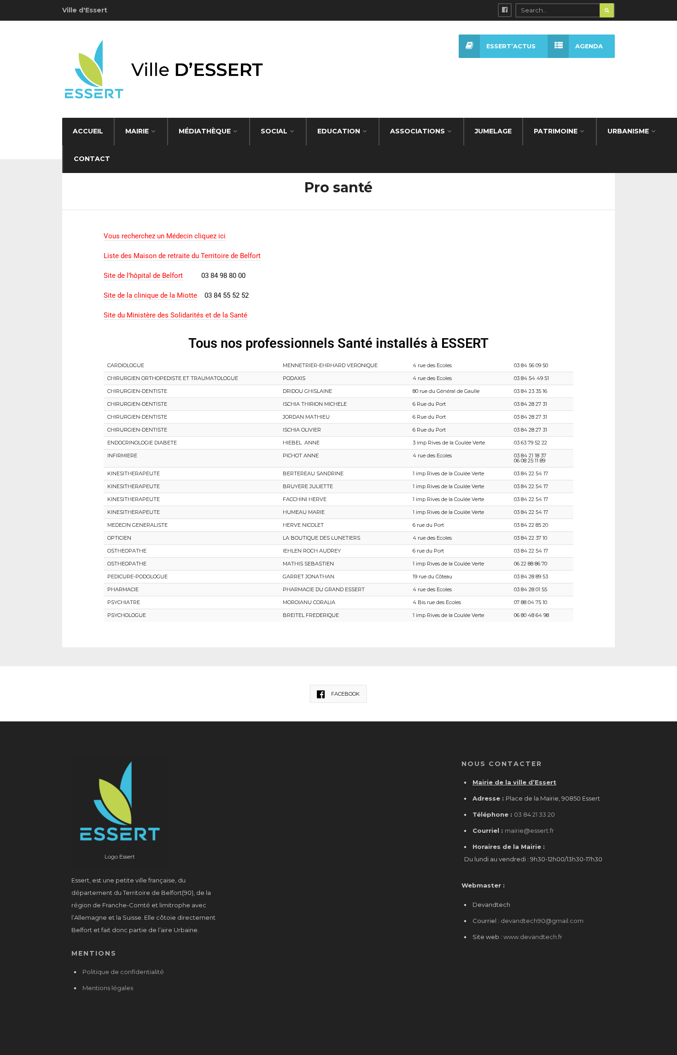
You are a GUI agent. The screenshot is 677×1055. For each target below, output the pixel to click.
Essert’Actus (511, 46)
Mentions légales (107, 988)
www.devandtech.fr (532, 936)
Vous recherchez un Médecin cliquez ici (165, 236)
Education (338, 131)
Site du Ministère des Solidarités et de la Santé (175, 315)
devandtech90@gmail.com (542, 920)
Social (274, 131)
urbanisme (628, 131)
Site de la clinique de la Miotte (150, 295)
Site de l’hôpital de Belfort (143, 275)
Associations (417, 131)
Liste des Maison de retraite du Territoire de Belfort (182, 256)
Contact (92, 159)
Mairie (137, 131)
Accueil (88, 131)
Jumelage (493, 131)
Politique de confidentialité (123, 971)
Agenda (589, 46)
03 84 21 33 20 (534, 814)
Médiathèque (205, 131)
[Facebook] (505, 10)
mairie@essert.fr (529, 830)
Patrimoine (556, 131)
